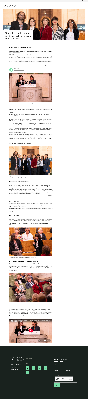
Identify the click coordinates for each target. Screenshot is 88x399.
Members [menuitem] (34, 5)
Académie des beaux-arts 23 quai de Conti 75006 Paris (16, 366)
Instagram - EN (39, 368)
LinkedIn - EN (45, 368)
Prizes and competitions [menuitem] (51, 5)
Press (27, 363)
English (84, 0)
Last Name (68, 370)
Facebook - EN (27, 368)
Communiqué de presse (19, 70)
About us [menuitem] (29, 5)
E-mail (55, 364)
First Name (56, 370)
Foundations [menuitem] (75, 5)
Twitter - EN (33, 368)
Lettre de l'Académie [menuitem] (42, 5)
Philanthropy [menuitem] (69, 5)
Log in (86, 0)
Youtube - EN (27, 372)
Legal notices (29, 358)
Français (82, 0)
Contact (28, 361)
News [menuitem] (25, 5)
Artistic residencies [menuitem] (61, 5)
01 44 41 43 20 (14, 369)
